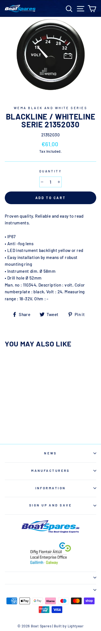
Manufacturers (50, 470)
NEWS (50, 453)
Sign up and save (50, 505)
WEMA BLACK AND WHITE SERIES (50, 108)
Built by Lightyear (69, 626)
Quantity (50, 171)
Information (50, 488)
